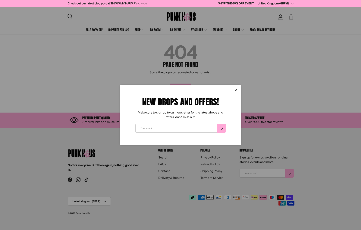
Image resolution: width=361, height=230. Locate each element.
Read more (140, 3)
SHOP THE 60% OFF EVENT (236, 3)
